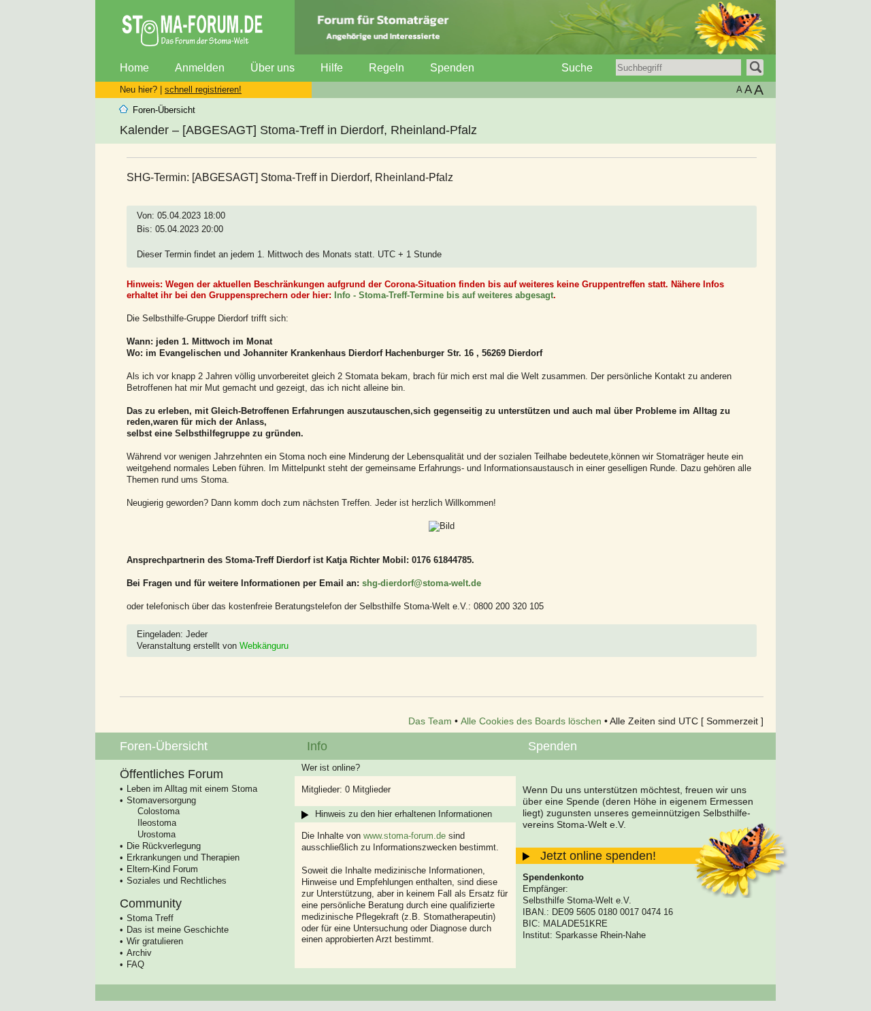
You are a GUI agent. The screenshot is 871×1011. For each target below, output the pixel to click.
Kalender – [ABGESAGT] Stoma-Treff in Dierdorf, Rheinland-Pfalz (298, 130)
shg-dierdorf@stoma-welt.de (421, 583)
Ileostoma (156, 823)
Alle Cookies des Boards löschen (531, 721)
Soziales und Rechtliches (177, 881)
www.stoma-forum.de (404, 836)
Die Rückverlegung (164, 846)
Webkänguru (264, 646)
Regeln (386, 68)
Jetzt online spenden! (598, 856)
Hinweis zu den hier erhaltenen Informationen (403, 814)
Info (317, 746)
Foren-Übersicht (164, 110)
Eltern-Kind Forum (162, 869)
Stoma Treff (150, 918)
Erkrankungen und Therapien (183, 857)
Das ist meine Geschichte (178, 930)
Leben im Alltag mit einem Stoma (192, 789)
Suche (577, 68)
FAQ (135, 964)
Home (134, 68)
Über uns (272, 68)
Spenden (452, 68)
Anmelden (200, 68)
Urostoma (156, 834)
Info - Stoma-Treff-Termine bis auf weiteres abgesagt (443, 295)
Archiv (139, 953)
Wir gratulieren (155, 941)
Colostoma (158, 811)
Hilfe (332, 68)
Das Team (430, 721)
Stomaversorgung (161, 800)
